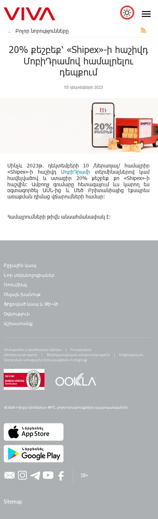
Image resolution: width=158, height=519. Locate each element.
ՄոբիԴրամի (75, 171)
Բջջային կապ (20, 265)
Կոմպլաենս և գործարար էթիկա (32, 349)
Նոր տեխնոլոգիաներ (29, 275)
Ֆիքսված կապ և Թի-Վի (31, 304)
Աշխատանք (18, 323)
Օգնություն (17, 314)
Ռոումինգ (16, 284)
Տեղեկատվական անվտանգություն (78, 355)
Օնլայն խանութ (22, 294)
